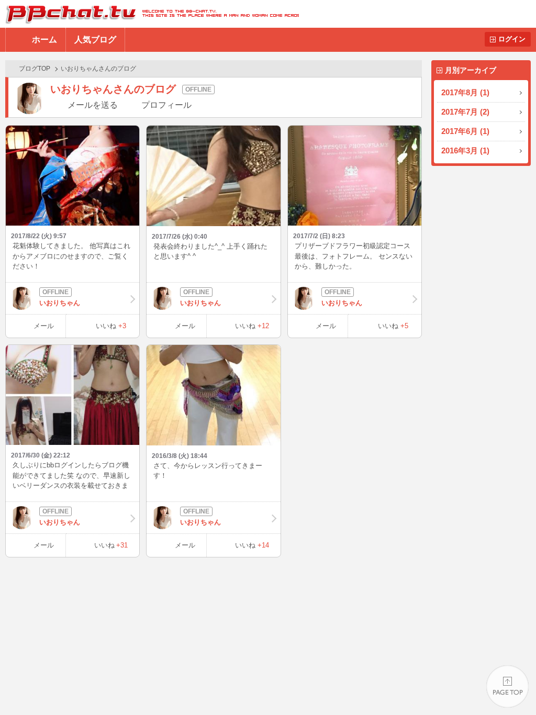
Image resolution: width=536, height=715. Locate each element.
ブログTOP (34, 68)
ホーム (44, 39)
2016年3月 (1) (465, 150)
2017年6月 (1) (465, 131)
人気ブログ (95, 39)
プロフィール (166, 104)
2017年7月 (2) (465, 111)
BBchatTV (149, 14)
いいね (111, 326)
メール (44, 326)
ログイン (512, 39)
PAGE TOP (507, 686)
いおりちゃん (59, 303)
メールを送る (93, 104)
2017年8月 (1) (465, 92)
